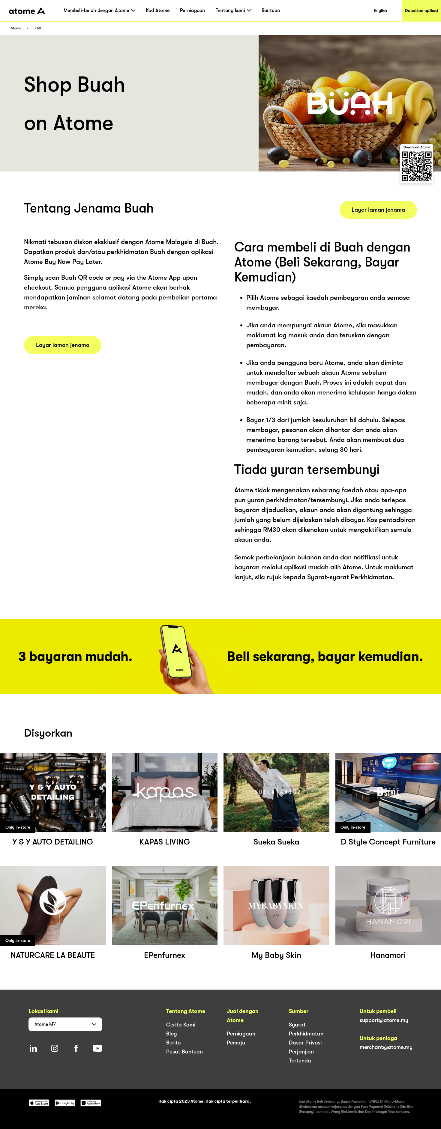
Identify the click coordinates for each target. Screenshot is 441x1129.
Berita (173, 1043)
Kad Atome (158, 10)
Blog (171, 1034)
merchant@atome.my (386, 1047)
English (380, 10)
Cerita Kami (180, 1025)
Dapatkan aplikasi (421, 10)
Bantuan (271, 10)
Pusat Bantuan (184, 1052)
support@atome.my (384, 1020)
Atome (16, 28)
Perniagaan (192, 10)
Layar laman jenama (62, 345)
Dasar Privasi (305, 1043)
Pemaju (236, 1043)
